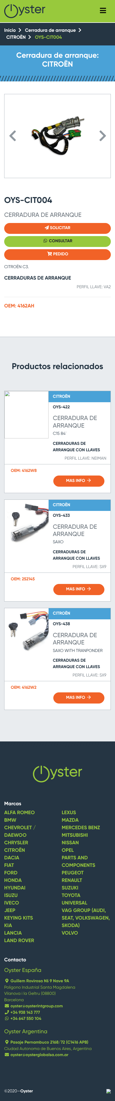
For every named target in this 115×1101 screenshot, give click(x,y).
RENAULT (72, 880)
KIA (8, 925)
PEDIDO (60, 254)
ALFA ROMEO (19, 813)
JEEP (9, 910)
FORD (10, 873)
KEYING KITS (18, 918)
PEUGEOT (73, 873)
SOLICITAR (59, 228)
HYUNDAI (14, 888)
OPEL (68, 850)
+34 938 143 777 (24, 1013)
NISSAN (70, 843)
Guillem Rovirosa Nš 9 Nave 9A (39, 981)
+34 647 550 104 (25, 1019)
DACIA (11, 858)
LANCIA (13, 933)
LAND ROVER (19, 941)
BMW (10, 820)
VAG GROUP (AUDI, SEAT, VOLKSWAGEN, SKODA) (86, 918)
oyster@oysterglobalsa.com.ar (38, 1055)
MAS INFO (76, 481)
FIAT (9, 865)
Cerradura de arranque (51, 30)
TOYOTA (71, 895)
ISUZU (11, 895)
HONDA (13, 880)
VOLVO (70, 933)
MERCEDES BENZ (81, 828)
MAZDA (70, 820)
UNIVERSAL (74, 903)
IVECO (11, 903)
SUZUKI (70, 888)
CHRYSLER (16, 843)
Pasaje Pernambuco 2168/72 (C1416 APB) (48, 1043)
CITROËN (16, 37)
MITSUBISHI (75, 835)
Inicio (10, 30)
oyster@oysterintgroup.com (36, 1006)
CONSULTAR (60, 241)
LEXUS (69, 813)
